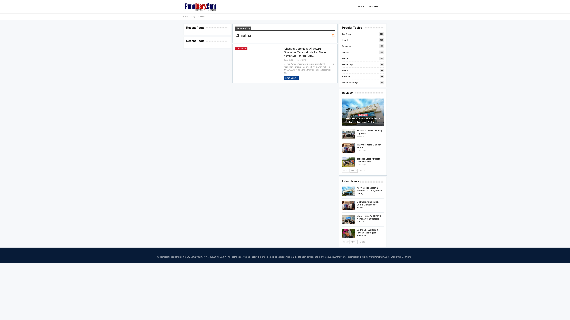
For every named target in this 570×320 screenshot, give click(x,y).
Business (346, 46)
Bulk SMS (374, 6)
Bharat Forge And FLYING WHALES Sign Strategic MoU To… (369, 219)
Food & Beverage (350, 82)
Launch (345, 52)
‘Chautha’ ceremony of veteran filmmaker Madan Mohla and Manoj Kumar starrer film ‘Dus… (305, 52)
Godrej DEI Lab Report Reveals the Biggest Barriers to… (367, 233)
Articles (345, 58)
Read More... (291, 78)
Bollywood (241, 48)
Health (345, 40)
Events (345, 70)
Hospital (346, 76)
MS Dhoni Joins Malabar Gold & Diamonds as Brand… (368, 205)
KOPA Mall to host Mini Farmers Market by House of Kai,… (363, 120)
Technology (347, 64)
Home (361, 6)
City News (346, 34)
